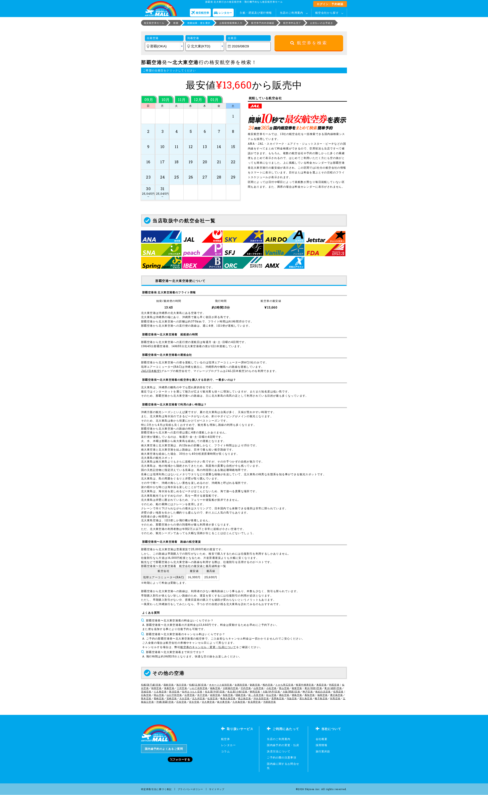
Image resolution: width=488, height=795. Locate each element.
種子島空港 (321, 698)
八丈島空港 (160, 691)
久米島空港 (239, 701)
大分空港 (184, 698)
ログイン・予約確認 (330, 4)
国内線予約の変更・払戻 (283, 745)
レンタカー (228, 745)
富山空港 (284, 688)
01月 (214, 99)
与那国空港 (269, 701)
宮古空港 (194, 701)
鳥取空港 (228, 694)
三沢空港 (182, 688)
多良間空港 (254, 701)
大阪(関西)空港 (291, 691)
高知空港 (310, 694)
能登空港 (297, 688)
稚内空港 (268, 684)
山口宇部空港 (174, 694)
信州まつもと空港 (192, 691)
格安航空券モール (154, 22)
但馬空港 (338, 691)
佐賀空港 (212, 698)
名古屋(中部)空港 (215, 691)
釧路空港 (255, 684)
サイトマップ (216, 789)
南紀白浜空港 (323, 691)
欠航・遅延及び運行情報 (256, 12)
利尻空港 (334, 684)
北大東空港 (208, 701)
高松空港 (284, 694)
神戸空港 (308, 691)
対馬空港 (335, 698)
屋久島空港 (305, 698)
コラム (225, 751)
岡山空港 (159, 694)
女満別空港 (241, 684)
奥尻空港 (321, 684)
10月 (166, 99)
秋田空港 (156, 688)
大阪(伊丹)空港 (271, 691)
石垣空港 (181, 701)
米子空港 (202, 694)
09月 (148, 99)
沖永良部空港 (261, 698)
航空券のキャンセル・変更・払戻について (208, 647)
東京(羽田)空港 (313, 688)
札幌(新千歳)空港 (151, 684)
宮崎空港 (172, 698)
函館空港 (169, 684)
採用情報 (321, 745)
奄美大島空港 (227, 698)
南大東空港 (223, 701)
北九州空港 (198, 698)
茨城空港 (146, 691)
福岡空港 (322, 694)
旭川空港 (181, 684)
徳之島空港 (244, 698)
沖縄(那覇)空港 (165, 701)
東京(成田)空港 (333, 688)
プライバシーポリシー (190, 789)
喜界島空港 (277, 698)
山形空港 (259, 688)
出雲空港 (190, 694)
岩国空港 (215, 694)
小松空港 (271, 688)
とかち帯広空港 (284, 684)
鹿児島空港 (336, 694)
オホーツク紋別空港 (220, 684)
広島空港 (146, 694)
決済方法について (278, 751)
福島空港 (215, 688)
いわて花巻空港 (199, 688)
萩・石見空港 (256, 694)
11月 (182, 99)
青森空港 (169, 688)
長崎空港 (159, 698)
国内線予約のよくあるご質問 (164, 748)
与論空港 (292, 698)
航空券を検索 (311, 43)
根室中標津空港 (305, 684)
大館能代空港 (230, 688)
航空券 (225, 739)
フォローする (181, 759)
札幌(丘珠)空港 (197, 684)
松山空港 (271, 694)
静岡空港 (255, 691)
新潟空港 (174, 691)
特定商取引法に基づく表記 (156, 789)
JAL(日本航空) (151, 371)
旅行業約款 (323, 751)
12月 (198, 99)
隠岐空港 (241, 694)
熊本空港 (146, 698)
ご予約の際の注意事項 (281, 757)
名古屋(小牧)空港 (237, 691)
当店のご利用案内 (291, 12)
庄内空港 (246, 688)
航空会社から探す (327, 12)
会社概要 (321, 739)
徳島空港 (297, 694)
